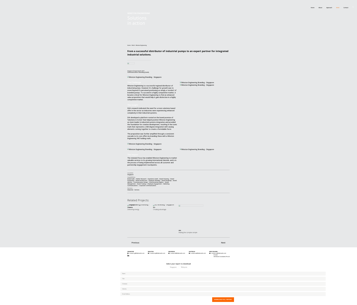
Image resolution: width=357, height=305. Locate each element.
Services (136, 190)
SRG (180, 230)
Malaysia (184, 267)
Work (133, 45)
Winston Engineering (141, 45)
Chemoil (130, 207)
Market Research (141, 179)
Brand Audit (131, 179)
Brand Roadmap (167, 180)
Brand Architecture (141, 180)
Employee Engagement (155, 184)
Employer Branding (154, 180)
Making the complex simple (188, 232)
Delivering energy (133, 209)
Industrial (130, 190)
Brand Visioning (164, 179)
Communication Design (141, 182)
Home (129, 45)
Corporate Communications (147, 185)
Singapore (130, 174)
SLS (154, 207)
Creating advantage (159, 209)
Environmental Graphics (156, 182)
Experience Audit (153, 179)
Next (223, 242)
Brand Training (141, 184)
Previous (135, 242)
